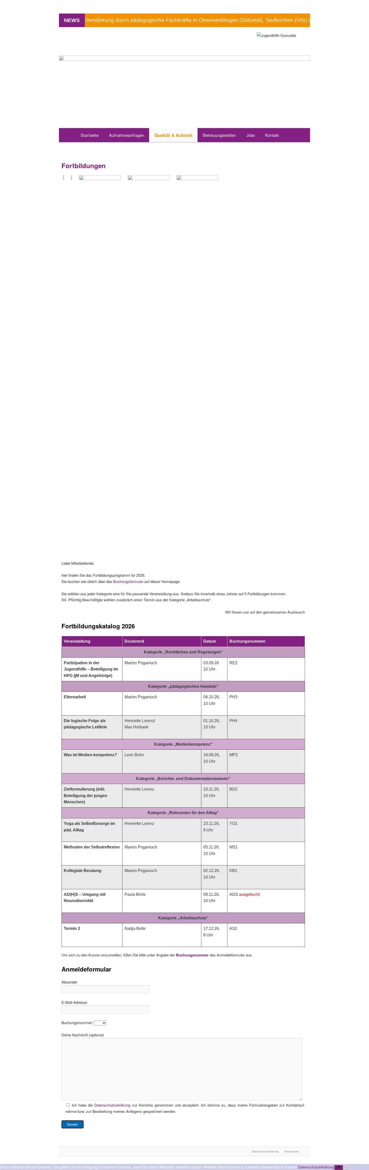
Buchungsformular (128, 581)
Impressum (292, 1151)
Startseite (90, 135)
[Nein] (345, 1168)
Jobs (250, 135)
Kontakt (272, 135)
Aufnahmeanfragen (126, 135)
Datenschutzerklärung (112, 1105)
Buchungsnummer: (78, 1022)
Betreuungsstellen (219, 135)
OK (338, 1167)
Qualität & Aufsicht (173, 135)
